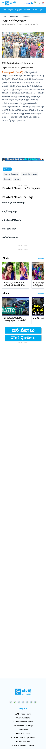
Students (7, 179)
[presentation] (5, 271)
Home (4, 16)
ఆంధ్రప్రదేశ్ (18, 10)
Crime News (23, 730)
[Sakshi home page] (23, 691)
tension (17, 179)
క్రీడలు (41, 10)
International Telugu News (23, 737)
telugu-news (14, 16)
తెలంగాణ (27, 10)
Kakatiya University (11, 174)
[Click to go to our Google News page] (35, 702)
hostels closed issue (29, 174)
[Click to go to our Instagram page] (23, 702)
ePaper (27, 3)
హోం (4, 10)
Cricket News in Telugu (23, 726)
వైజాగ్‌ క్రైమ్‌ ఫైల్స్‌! (21, 229)
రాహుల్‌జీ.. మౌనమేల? (21, 220)
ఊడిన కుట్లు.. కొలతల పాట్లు (22, 203)
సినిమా (35, 10)
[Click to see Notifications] (42, 3)
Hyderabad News (23, 734)
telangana (26, 16)
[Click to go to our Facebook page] (10, 702)
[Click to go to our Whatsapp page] (14, 702)
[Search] (32, 3)
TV (39, 3)
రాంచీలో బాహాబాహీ (22, 238)
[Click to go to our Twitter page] (18, 702)
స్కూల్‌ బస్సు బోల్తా (22, 211)
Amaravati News (23, 718)
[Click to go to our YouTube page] (27, 702)
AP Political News (23, 714)
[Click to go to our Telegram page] (31, 702)
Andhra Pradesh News (23, 722)
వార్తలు (10, 10)
